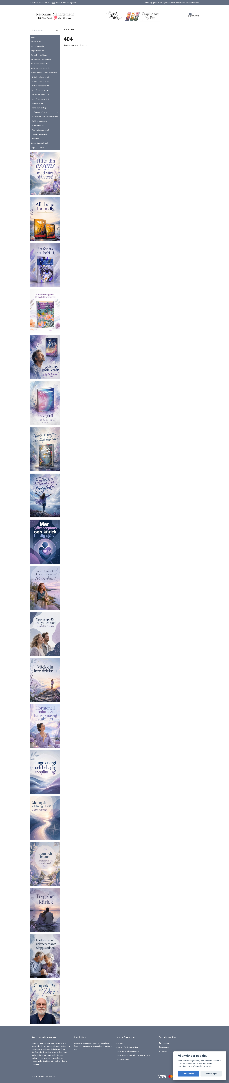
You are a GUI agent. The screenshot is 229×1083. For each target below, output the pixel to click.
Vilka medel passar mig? (40, 145)
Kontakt (119, 1058)
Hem (65, 44)
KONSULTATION (36, 57)
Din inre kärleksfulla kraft (39, 158)
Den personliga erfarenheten (41, 74)
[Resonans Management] (76, 21)
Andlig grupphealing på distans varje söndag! (134, 1070)
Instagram (165, 1062)
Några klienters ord (37, 66)
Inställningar (211, 1074)
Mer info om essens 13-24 (40, 110)
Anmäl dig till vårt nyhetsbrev (128, 1066)
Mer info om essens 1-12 (40, 105)
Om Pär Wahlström (37, 61)
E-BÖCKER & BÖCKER (39, 127)
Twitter (164, 1066)
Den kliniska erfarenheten (40, 79)
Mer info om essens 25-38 (40, 114)
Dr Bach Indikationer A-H (40, 92)
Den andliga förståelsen (39, 70)
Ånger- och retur (122, 1074)
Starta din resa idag (39, 123)
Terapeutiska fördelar (39, 149)
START (33, 52)
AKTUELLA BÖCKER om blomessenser (45, 132)
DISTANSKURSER (37, 118)
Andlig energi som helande (40, 83)
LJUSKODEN (35, 154)
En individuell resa (38, 140)
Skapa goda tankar (37, 162)
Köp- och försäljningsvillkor (127, 1062)
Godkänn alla (188, 1074)
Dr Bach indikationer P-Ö (40, 101)
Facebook (165, 1058)
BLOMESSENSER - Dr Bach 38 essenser (44, 88)
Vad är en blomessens (39, 136)
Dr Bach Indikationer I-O (40, 96)
